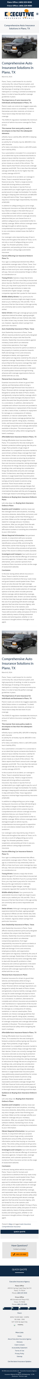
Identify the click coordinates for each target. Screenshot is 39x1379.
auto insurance (25, 1224)
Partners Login (23, 1376)
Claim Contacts (20, 1345)
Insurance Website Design (12, 1374)
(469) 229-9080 (25, 5)
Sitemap (19, 1356)
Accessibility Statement (19, 1348)
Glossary (19, 1342)
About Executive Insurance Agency (19, 1339)
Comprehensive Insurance (11, 1227)
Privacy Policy (19, 1354)
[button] (19, 1254)
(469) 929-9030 (25, 2)
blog (10, 1224)
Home (20, 1336)
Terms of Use (19, 1351)
